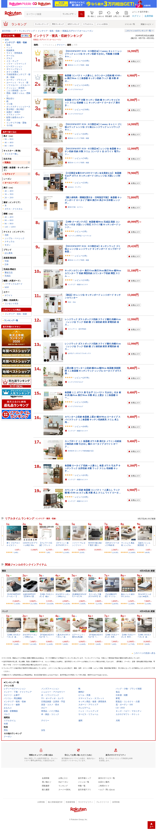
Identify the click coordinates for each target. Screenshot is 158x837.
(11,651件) (66, 604)
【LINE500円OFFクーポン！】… (14, 595)
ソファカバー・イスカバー (18, 85)
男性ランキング (58, 24)
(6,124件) (33, 644)
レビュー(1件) (81, 231)
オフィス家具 (12, 72)
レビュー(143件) (82, 61)
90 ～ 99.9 (9, 139)
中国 (7, 261)
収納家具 (10, 50)
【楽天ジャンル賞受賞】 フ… (143, 544)
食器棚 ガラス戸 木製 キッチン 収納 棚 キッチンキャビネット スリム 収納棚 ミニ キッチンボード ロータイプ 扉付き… (92, 102)
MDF (7, 287)
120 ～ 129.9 (10, 227)
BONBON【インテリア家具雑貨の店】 (81, 451)
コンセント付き (12, 303)
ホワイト (9, 295)
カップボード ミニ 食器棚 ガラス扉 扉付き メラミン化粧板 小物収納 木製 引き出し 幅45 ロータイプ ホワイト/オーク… (93, 444)
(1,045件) (83, 644)
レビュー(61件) (81, 475)
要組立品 (9, 272)
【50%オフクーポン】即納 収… (112, 544)
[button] (100, 14)
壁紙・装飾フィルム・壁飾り (18, 94)
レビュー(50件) (81, 402)
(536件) (16, 644)
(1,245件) (50, 644)
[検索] (81, 14)
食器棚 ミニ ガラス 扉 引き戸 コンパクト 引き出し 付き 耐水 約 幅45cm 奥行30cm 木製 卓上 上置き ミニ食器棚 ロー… (93, 395)
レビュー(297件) (82, 378)
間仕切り (10, 98)
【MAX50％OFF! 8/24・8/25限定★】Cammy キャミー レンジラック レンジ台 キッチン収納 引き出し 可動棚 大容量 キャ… (93, 54)
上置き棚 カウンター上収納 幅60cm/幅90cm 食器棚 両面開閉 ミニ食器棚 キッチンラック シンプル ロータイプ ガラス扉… (93, 371)
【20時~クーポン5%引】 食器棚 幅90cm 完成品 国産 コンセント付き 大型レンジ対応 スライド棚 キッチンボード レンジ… (93, 224)
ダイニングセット (14, 69)
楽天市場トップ (9, 31)
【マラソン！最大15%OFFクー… (63, 544)
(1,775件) (132, 644)
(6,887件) (115, 604)
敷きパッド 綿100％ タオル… (127, 595)
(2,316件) (66, 552)
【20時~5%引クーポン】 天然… (112, 636)
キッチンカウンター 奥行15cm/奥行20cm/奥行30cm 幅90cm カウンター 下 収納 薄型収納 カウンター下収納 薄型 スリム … (93, 273)
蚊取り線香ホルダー (15, 117)
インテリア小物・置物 (16, 123)
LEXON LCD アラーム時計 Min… (30, 544)
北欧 (7, 235)
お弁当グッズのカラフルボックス (79, 353)
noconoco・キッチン (74, 187)
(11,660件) (132, 552)
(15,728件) (33, 604)
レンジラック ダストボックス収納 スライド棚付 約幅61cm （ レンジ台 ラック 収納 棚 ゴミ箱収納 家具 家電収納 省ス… (93, 322)
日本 (7, 264)
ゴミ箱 (9, 104)
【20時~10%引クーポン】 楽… (144, 636)
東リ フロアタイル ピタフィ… (13, 544)
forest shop (72, 302)
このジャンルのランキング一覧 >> (139, 31)
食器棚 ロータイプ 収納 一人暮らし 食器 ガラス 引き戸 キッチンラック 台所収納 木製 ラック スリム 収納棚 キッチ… (92, 468)
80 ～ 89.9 (9, 146)
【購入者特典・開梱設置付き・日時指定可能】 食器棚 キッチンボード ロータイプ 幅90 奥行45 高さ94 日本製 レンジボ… (93, 200)
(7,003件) (83, 604)
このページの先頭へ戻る (144, 653)
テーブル (10, 56)
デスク (9, 58)
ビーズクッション (14, 66)
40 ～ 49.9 (9, 142)
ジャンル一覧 (130, 24)
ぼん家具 (9, 253)
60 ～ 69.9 (9, 220)
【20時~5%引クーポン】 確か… (46, 595)
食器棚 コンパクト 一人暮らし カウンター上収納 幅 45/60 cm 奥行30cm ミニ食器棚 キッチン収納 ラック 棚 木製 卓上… (93, 78)
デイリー (61, 45)
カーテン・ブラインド (16, 80)
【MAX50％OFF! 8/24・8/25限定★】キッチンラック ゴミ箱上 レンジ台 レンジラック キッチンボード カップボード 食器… (93, 249)
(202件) (65, 644)
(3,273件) (99, 604)
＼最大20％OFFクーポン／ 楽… (63, 636)
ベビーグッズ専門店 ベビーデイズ (79, 236)
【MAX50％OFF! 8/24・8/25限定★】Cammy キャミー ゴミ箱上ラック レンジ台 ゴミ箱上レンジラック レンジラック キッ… (93, 127)
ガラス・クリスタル (14, 209)
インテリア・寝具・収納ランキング (57, 35)
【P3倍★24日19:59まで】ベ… (95, 636)
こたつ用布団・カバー (16, 90)
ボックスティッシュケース (18, 106)
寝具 (8, 45)
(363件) (98, 644)
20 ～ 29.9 (9, 197)
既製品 (8, 162)
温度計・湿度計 (13, 112)
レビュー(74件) (81, 158)
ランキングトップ (41, 24)
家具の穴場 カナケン (75, 207)
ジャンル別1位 (102, 24)
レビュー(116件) (82, 280)
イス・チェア (12, 61)
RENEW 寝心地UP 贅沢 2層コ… (95, 544)
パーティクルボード (14, 284)
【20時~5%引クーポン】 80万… (128, 636)
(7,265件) (17, 604)
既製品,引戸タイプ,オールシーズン (77, 31)
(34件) (16, 552)
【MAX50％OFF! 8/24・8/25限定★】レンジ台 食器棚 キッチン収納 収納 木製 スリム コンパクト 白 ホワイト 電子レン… (93, 151)
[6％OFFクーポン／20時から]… (63, 595)
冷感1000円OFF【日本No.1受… (29, 595)
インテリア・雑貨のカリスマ (78, 284)
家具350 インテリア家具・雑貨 (78, 65)
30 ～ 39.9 (9, 194)
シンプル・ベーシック (14, 238)
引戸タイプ (10, 174)
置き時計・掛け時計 (15, 109)
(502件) (147, 644)
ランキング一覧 (11, 320)
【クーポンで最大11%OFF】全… (95, 595)
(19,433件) (50, 604)
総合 (7, 39)
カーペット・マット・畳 (17, 82)
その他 (9, 125)
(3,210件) (148, 604)
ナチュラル (10, 241)
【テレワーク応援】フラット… (45, 544)
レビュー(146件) (82, 85)
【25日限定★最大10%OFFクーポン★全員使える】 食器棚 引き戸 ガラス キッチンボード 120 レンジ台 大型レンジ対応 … (93, 176)
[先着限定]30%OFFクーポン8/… (79, 595)
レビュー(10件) (81, 497)
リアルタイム (88, 24)
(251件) (82, 552)
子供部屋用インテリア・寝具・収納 (18, 75)
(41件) (114, 644)
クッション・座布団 (15, 88)
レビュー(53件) (81, 183)
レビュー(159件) (82, 109)
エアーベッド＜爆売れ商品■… (78, 636)
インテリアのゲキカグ (75, 89)
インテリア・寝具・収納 (49, 31)
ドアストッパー (13, 114)
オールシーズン (12, 183)
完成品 (8, 276)
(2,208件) (132, 604)
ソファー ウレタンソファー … (78, 544)
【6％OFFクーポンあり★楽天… (144, 595)
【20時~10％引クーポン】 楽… (14, 636)
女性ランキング (73, 24)
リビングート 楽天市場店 (77, 329)
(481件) (147, 552)
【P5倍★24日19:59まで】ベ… (46, 636)
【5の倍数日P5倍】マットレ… (111, 595)
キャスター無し (12, 154)
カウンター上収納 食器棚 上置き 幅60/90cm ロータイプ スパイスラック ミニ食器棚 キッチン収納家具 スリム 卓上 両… (92, 419)
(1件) (48, 552)
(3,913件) (115, 552)
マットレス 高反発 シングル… (127, 544)
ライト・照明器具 (14, 53)
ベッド (9, 47)
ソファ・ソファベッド (16, 64)
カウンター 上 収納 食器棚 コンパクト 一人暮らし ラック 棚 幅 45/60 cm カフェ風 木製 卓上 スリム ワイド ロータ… (93, 491)
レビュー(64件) (81, 134)
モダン (8, 245)
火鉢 (8, 120)
